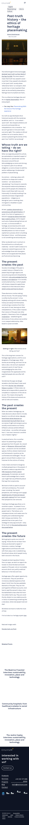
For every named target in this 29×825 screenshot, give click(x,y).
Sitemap (10, 816)
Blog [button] (3, 784)
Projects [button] (5, 782)
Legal (11, 815)
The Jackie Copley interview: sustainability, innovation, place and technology (14, 738)
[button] (25, 3)
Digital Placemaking (11, 8)
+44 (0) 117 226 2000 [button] (21, 780)
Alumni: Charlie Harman (13, 34)
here (25, 615)
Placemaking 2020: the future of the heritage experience (15, 109)
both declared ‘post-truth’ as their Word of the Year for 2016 (14, 74)
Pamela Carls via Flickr (9, 629)
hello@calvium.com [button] (19, 784)
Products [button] (5, 775)
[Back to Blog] (4, 8)
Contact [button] (5, 787)
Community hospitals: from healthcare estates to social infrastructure (14, 706)
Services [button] (5, 779)
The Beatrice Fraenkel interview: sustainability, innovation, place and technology (14, 673)
